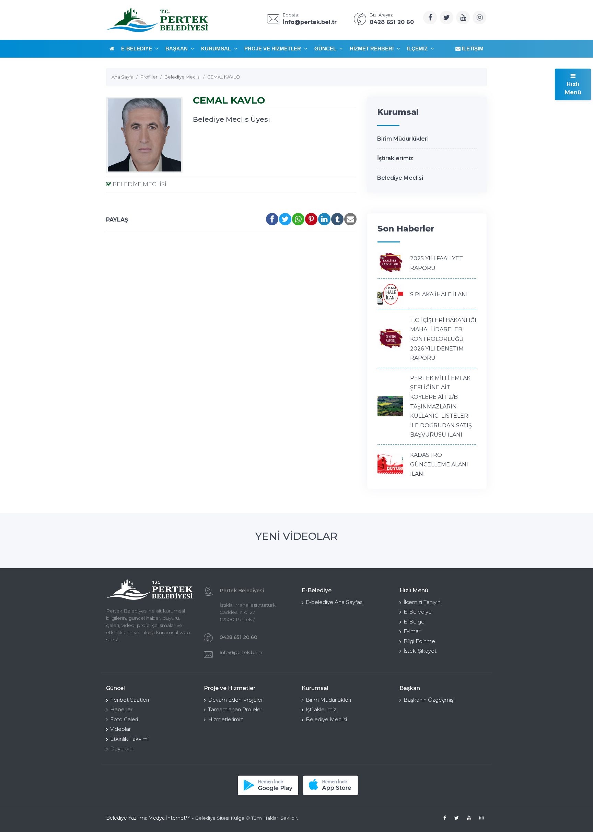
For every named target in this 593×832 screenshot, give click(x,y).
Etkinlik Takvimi (129, 739)
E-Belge (414, 621)
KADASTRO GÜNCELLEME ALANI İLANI (439, 464)
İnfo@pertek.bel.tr (241, 652)
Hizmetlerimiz (225, 719)
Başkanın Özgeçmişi (429, 700)
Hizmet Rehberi (372, 48)
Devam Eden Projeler (235, 700)
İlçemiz (418, 48)
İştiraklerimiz (395, 158)
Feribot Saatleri (129, 700)
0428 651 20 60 (238, 637)
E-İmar (412, 631)
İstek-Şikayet (420, 650)
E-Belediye (137, 48)
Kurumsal (216, 48)
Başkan (177, 48)
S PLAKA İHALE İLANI (439, 294)
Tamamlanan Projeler (235, 709)
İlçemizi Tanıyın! (423, 602)
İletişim (472, 48)
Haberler (121, 709)
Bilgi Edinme (419, 641)
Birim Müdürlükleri (403, 138)
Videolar (120, 729)
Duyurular (122, 748)
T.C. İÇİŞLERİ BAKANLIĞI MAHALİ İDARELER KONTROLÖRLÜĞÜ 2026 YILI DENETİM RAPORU (443, 339)
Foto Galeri (124, 719)
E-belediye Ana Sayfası (334, 602)
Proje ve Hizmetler (273, 48)
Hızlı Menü (573, 88)
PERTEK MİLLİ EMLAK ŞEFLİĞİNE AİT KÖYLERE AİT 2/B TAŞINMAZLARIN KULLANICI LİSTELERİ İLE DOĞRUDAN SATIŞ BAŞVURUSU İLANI (441, 406)
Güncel (326, 48)
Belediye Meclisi (138, 184)
